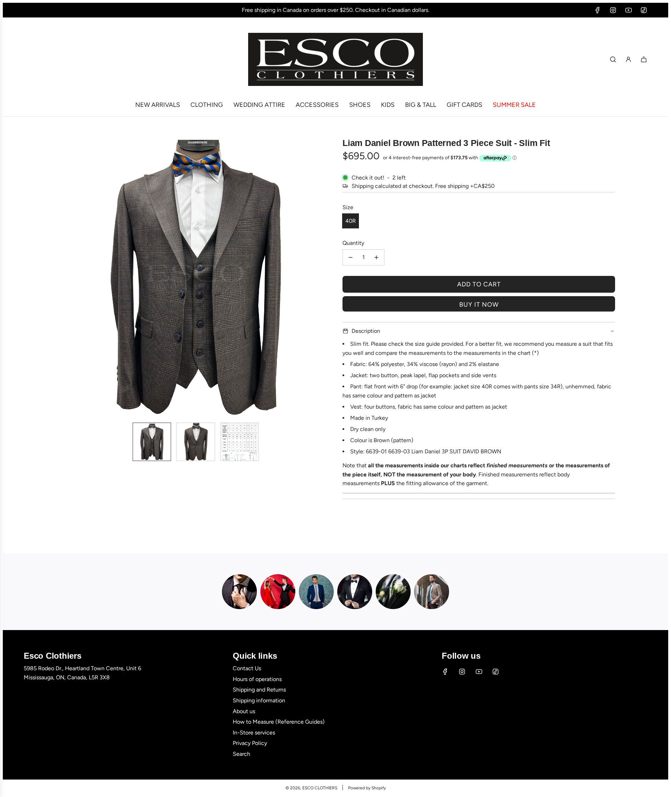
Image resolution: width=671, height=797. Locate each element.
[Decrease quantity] (350, 257)
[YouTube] (628, 10)
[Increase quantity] (376, 257)
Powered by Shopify (367, 787)
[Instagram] (613, 10)
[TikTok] (643, 10)
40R (350, 221)
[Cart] (643, 59)
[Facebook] (597, 10)
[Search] (613, 59)
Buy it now (479, 304)
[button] (61, 277)
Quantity (353, 243)
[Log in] (628, 59)
